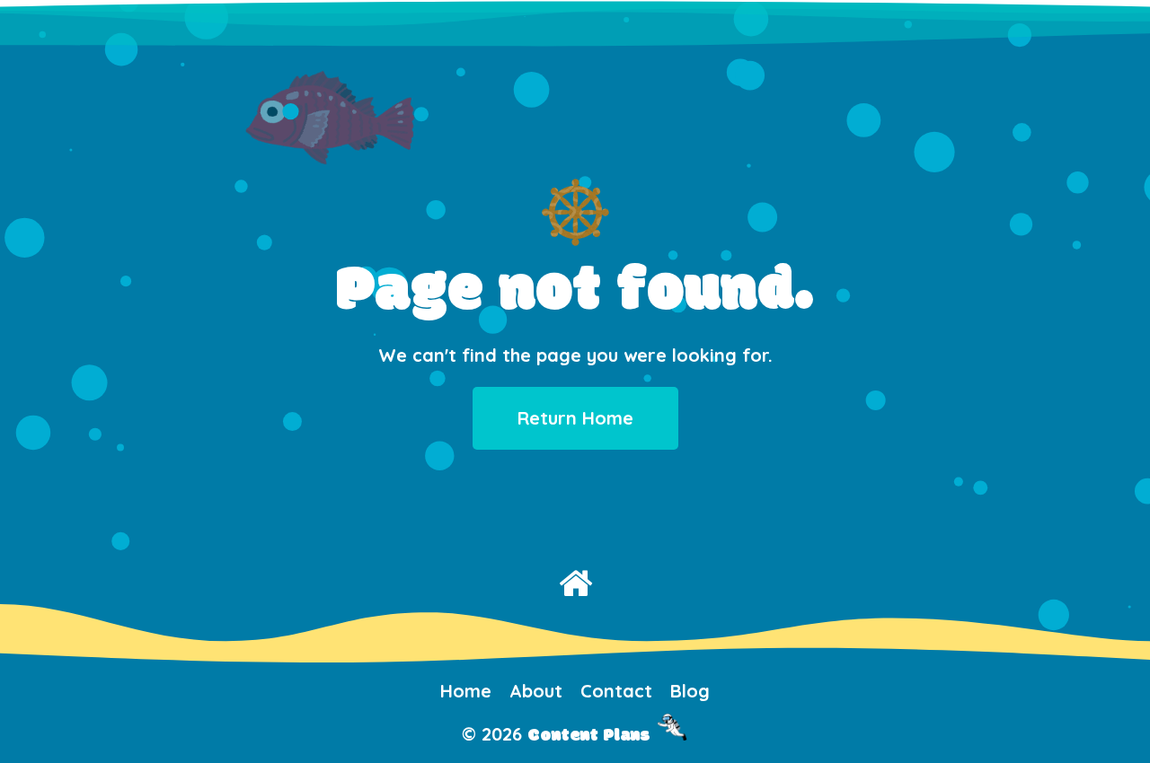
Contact (616, 691)
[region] (575, 323)
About (535, 691)
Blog (690, 691)
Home (465, 691)
